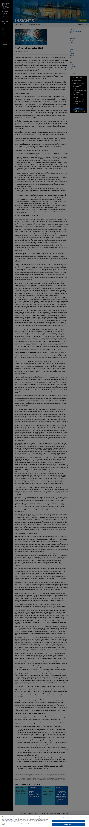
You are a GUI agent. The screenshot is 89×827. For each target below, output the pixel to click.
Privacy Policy (9, 819)
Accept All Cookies (68, 824)
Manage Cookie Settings (68, 817)
